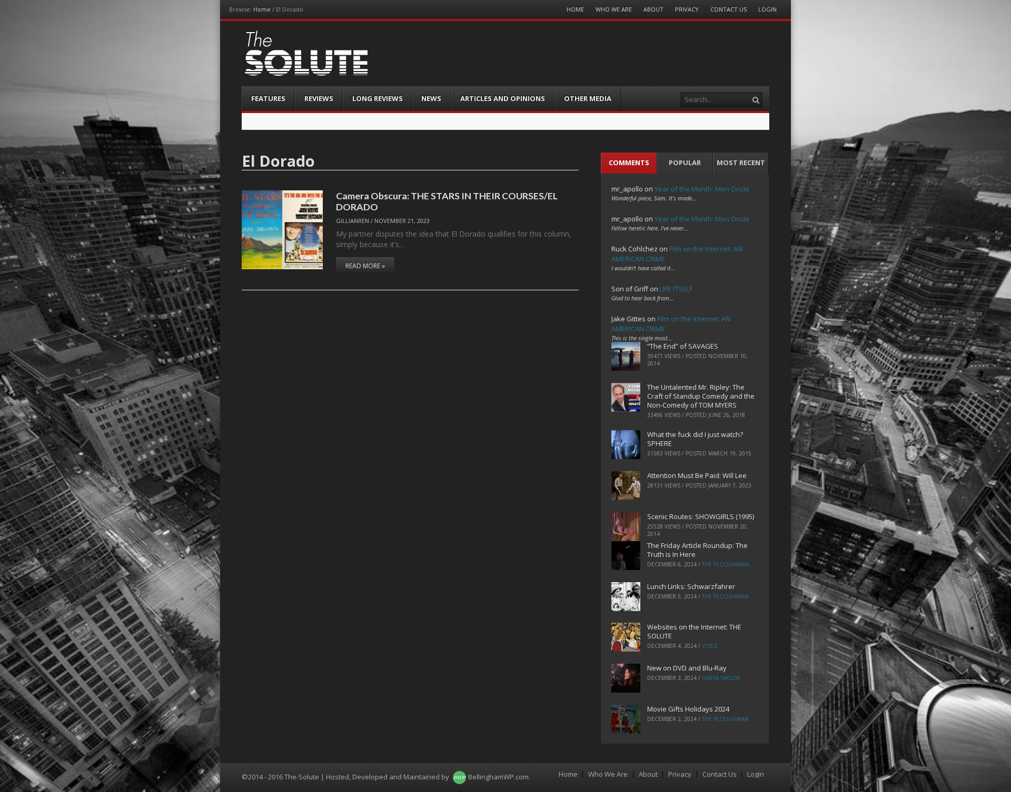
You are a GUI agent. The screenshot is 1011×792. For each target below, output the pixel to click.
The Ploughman (725, 564)
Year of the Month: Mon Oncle (702, 189)
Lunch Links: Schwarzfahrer (691, 586)
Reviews (318, 98)
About (653, 9)
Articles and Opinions (502, 98)
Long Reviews (377, 98)
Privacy (687, 9)
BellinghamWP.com (498, 776)
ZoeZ (709, 645)
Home (262, 9)
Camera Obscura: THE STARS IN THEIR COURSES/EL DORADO (447, 201)
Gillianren (352, 221)
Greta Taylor (721, 678)
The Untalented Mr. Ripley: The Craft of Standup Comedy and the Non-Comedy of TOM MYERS (701, 396)
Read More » (365, 265)
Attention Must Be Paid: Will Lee (697, 475)
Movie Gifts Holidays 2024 (688, 709)
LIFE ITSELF (676, 288)
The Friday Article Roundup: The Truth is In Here (697, 550)
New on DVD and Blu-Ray (687, 668)
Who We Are (614, 9)
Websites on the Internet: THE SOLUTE (694, 631)
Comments (629, 162)
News (431, 98)
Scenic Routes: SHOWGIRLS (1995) (700, 516)
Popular (685, 162)
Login (767, 9)
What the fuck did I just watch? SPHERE (695, 439)
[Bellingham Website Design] (459, 776)
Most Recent (741, 162)
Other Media (587, 98)
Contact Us (728, 9)
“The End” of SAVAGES (682, 346)
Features (268, 98)
